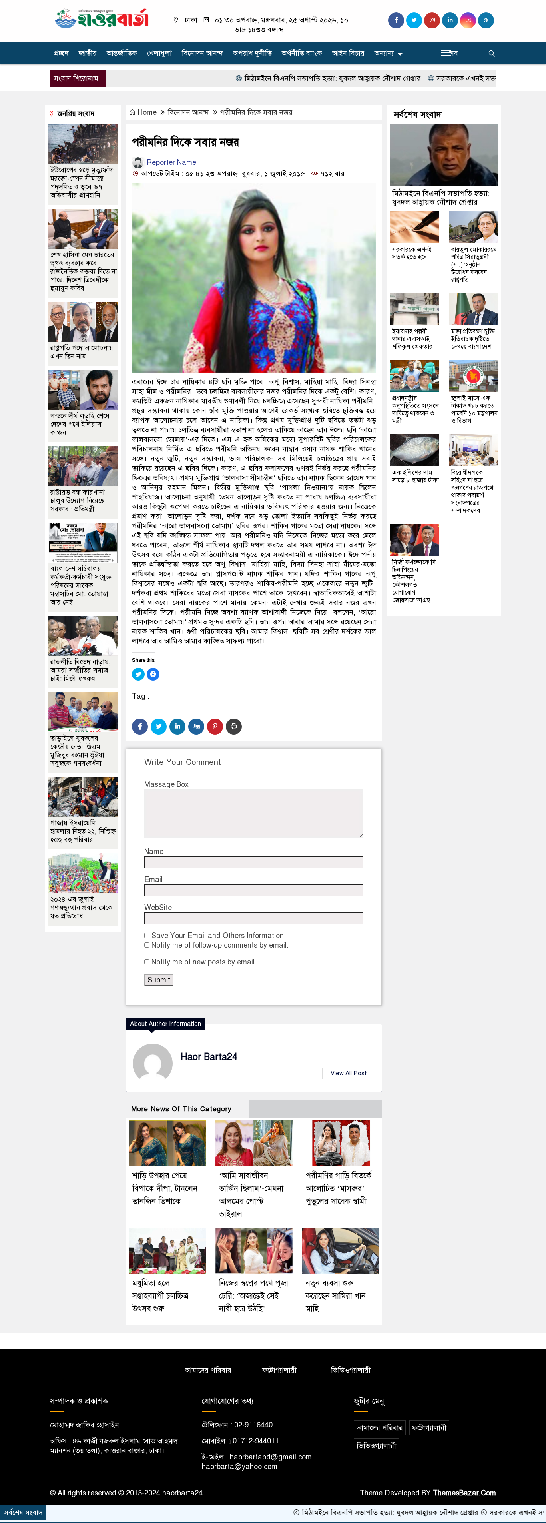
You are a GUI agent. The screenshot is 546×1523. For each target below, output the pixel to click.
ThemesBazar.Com (464, 1493)
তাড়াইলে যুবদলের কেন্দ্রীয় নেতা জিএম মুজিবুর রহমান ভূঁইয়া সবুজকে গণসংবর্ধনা (77, 751)
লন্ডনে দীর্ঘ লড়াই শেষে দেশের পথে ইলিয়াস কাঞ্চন (80, 424)
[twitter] (414, 20)
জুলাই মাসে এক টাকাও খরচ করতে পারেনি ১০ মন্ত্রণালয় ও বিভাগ (474, 409)
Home (147, 112)
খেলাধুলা (159, 53)
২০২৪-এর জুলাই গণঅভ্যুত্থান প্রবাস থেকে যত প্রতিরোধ (81, 907)
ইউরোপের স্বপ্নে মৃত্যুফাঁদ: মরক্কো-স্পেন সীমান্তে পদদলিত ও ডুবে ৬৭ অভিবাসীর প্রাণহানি (82, 183)
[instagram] (432, 20)
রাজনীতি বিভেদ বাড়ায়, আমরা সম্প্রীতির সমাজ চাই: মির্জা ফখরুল (80, 670)
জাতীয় (88, 53)
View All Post (349, 1073)
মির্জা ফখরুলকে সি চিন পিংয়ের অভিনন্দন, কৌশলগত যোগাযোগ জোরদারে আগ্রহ (414, 581)
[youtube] (468, 20)
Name (153, 851)
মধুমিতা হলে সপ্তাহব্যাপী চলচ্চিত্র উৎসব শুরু (160, 1296)
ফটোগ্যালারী (279, 1370)
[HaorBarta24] (102, 17)
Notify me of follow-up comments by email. (220, 945)
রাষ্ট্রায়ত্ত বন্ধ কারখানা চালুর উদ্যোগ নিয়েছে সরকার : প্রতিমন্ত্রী (77, 500)
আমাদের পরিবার (208, 1370)
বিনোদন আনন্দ (202, 53)
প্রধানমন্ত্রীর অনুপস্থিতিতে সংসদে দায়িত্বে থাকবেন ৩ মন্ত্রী (415, 409)
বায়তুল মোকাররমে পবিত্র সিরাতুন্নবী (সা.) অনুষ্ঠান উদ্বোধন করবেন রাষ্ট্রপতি (474, 265)
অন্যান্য (384, 53)
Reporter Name (170, 162)
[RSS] (486, 20)
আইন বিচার (348, 53)
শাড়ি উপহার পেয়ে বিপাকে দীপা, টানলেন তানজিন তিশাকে (164, 1188)
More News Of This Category (181, 1109)
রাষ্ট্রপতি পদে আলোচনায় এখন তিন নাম (81, 352)
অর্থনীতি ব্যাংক (302, 53)
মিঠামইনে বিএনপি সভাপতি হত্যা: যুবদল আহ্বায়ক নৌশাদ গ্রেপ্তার (288, 78)
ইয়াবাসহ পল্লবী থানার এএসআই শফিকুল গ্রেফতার (412, 339)
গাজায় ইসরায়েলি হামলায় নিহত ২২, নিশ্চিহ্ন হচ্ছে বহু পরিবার (83, 831)
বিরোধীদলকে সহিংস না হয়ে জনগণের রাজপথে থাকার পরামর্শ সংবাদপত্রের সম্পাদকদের (472, 492)
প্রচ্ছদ (61, 53)
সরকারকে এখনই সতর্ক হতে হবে (436, 78)
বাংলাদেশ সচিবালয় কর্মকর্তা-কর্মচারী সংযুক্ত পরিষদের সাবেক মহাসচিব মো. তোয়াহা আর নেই (81, 586)
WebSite (158, 907)
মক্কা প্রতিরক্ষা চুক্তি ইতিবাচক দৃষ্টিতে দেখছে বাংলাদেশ (473, 339)
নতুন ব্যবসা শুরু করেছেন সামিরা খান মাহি (336, 1296)
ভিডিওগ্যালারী (351, 1370)
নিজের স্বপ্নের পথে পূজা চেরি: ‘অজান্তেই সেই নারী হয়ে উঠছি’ (253, 1296)
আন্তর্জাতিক (122, 53)
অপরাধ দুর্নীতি (252, 53)
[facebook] (396, 20)
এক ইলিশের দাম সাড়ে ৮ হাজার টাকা (415, 476)
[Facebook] (140, 727)
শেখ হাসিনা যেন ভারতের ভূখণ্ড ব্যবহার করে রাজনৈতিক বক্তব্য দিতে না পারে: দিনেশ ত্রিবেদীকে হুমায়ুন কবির (83, 272)
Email (153, 879)
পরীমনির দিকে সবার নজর (256, 112)
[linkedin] (450, 20)
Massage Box (166, 784)
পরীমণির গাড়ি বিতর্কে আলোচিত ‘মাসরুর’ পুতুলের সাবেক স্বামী (338, 1188)
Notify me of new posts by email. (204, 962)
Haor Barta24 (209, 1057)
